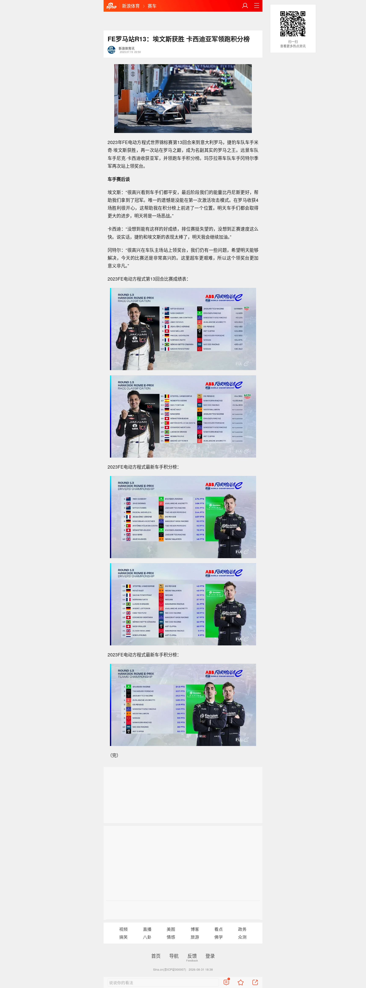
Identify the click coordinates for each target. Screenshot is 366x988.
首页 (156, 955)
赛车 (152, 6)
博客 (195, 929)
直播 (147, 929)
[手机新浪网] (111, 6)
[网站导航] (257, 6)
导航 (174, 955)
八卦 (147, 937)
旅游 (195, 937)
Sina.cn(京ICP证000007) (169, 969)
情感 (171, 937)
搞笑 (123, 937)
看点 (218, 929)
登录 (210, 955)
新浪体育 (131, 6)
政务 (242, 929)
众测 (242, 937)
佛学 (218, 937)
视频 (123, 929)
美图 (171, 929)
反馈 (192, 955)
